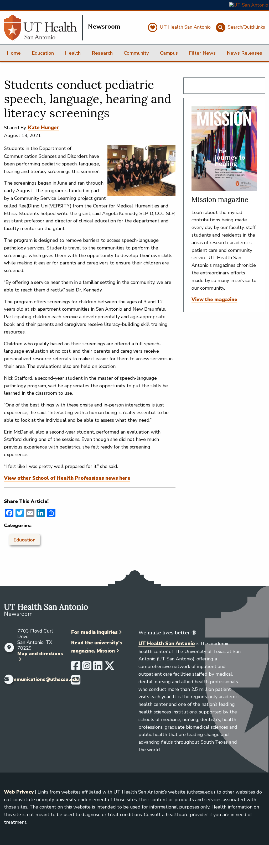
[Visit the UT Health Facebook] (75, 668)
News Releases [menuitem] (244, 53)
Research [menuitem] (102, 53)
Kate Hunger (43, 127)
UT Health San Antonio (166, 643)
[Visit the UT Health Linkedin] (97, 668)
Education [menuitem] (43, 53)
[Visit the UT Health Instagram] (86, 668)
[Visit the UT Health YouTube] (75, 682)
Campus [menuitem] (169, 53)
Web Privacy (19, 792)
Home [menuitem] (14, 53)
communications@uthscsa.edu (43, 679)
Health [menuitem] (73, 53)
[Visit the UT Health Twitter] (109, 668)
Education (24, 539)
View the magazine (214, 299)
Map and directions (40, 653)
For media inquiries (94, 632)
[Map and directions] (9, 647)
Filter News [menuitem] (202, 53)
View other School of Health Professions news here (67, 478)
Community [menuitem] (136, 53)
